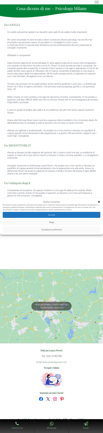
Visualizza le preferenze (51, 229)
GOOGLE (14, 25)
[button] (99, 202)
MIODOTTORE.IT (19, 145)
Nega (51, 222)
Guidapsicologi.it (19, 183)
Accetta (51, 215)
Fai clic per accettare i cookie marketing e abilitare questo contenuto (51, 306)
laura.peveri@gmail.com (55, 362)
